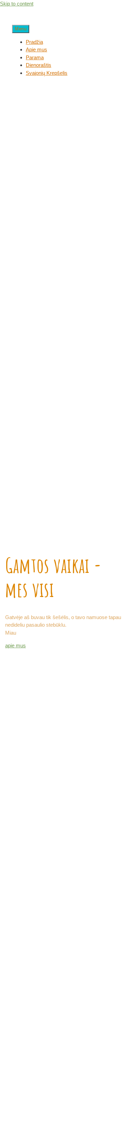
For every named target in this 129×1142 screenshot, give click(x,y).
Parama (35, 57)
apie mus (15, 645)
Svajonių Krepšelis (46, 73)
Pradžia (34, 42)
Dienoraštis (38, 65)
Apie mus (36, 49)
